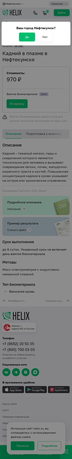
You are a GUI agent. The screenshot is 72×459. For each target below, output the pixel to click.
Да (27, 37)
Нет (45, 37)
